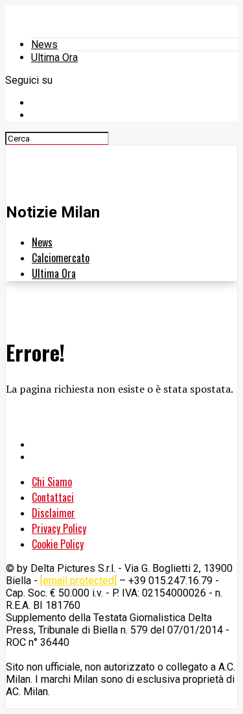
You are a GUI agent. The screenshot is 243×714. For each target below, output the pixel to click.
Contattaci (53, 497)
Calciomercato (60, 257)
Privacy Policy (59, 528)
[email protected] (78, 580)
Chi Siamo (52, 481)
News (44, 44)
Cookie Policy (58, 544)
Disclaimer (53, 513)
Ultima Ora (54, 57)
